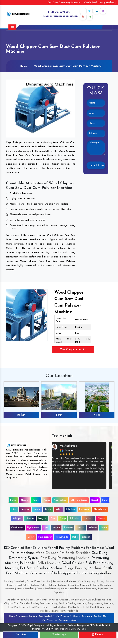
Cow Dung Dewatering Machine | (64, 3)
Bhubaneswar (45, 537)
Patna (13, 500)
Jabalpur (70, 509)
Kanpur (56, 528)
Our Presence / (63, 616)
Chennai (101, 518)
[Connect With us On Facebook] (83, 11)
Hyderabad (33, 528)
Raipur (36, 500)
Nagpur (42, 518)
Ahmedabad (60, 500)
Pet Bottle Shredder (74, 553)
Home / (13, 616)
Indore (58, 509)
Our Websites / (49, 620)
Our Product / (46, 616)
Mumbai (30, 518)
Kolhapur (17, 518)
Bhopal (47, 509)
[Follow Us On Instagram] (103, 11)
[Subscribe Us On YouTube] (83, 17)
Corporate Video (68, 620)
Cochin (31, 537)
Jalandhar (75, 518)
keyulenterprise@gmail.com (61, 16)
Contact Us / (101, 616)
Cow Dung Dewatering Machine (64, 558)
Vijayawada (62, 537)
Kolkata (93, 528)
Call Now (21, 635)
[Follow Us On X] (90, 11)
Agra (45, 528)
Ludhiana (88, 518)
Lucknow (68, 528)
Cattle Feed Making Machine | (100, 3)
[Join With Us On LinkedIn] (96, 11)
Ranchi (37, 509)
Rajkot (21, 415)
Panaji (46, 500)
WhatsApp (60, 635)
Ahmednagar (100, 509)
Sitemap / (87, 616)
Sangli (63, 518)
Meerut (81, 528)
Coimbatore (17, 528)
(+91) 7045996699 (59, 12)
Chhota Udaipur (79, 500)
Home (23, 66)
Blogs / (76, 616)
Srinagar (25, 509)
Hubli (75, 537)
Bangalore (84, 509)
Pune (53, 518)
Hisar (97, 415)
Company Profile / (28, 616)
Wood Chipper (47, 553)
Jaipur (104, 528)
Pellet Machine (49, 563)
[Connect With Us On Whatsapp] (90, 17)
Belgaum (86, 537)
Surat (59, 415)
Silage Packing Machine (83, 568)
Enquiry (98, 635)
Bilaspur (24, 500)
